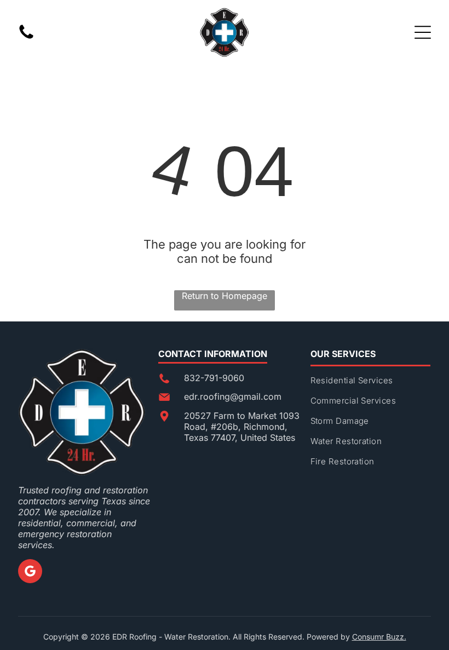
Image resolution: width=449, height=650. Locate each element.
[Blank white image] (26, 37)
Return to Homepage (224, 295)
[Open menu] (423, 32)
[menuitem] (370, 385)
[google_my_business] (30, 572)
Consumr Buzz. (379, 636)
